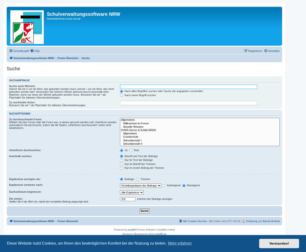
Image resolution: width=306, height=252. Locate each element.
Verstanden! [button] (279, 243)
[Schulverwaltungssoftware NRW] (27, 26)
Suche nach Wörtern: (22, 86)
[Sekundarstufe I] (199, 140)
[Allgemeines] (199, 120)
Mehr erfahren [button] (180, 243)
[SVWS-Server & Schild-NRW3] (199, 130)
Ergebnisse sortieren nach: (26, 184)
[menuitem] (35, 51)
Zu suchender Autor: (22, 102)
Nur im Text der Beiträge (138, 160)
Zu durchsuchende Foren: (25, 119)
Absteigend (193, 185)
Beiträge (129, 179)
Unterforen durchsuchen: (25, 150)
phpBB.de (161, 234)
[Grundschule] (199, 137)
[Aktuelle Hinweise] (199, 127)
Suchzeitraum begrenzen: (25, 191)
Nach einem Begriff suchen (140, 95)
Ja (125, 150)
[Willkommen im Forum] (199, 123)
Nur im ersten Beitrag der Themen (144, 167)
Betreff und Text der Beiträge (141, 156)
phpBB (132, 229)
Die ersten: (16, 198)
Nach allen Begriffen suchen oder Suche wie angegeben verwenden (163, 91)
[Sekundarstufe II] (199, 144)
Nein (136, 150)
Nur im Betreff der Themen (139, 164)
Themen (145, 179)
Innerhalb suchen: (20, 156)
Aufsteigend (173, 185)
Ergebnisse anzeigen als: (25, 179)
